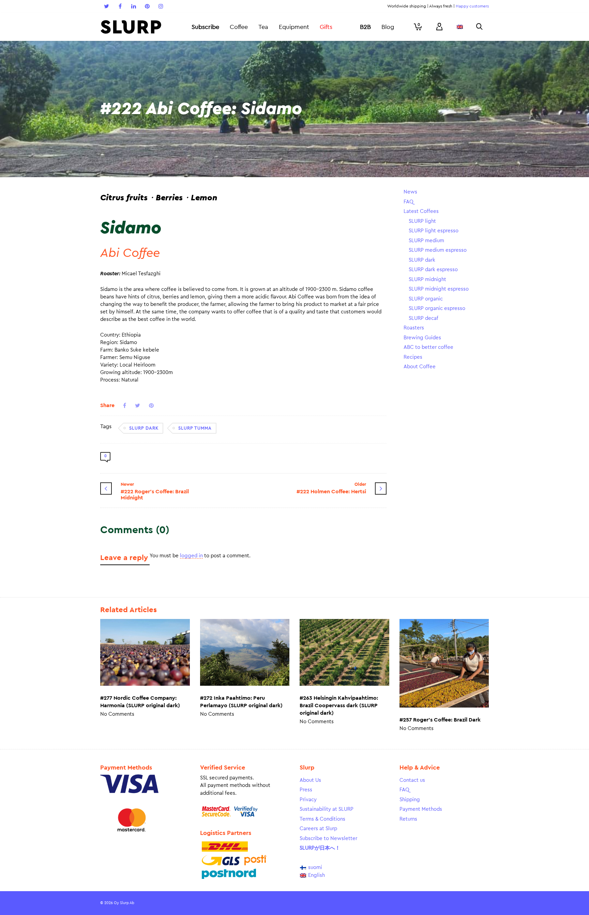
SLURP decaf (423, 318)
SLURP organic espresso (437, 308)
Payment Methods (420, 809)
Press (306, 789)
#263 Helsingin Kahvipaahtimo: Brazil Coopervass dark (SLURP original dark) (339, 705)
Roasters (414, 327)
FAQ (408, 201)
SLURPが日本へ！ (320, 848)
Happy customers (472, 6)
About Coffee (420, 366)
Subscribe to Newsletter (328, 838)
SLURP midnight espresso (439, 289)
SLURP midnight (427, 279)
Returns (408, 819)
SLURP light (422, 221)
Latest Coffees (421, 211)
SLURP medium (426, 240)
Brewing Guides (422, 337)
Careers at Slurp (318, 828)
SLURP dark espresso (433, 269)
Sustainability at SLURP (326, 809)
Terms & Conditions (322, 819)
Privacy (308, 799)
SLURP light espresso (433, 230)
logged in (191, 555)
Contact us (412, 780)
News (410, 192)
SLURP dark (143, 428)
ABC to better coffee (428, 347)
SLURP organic (426, 298)
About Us (310, 780)
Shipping (409, 799)
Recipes (413, 357)
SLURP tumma (195, 428)
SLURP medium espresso (438, 250)
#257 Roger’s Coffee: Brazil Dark (440, 720)
